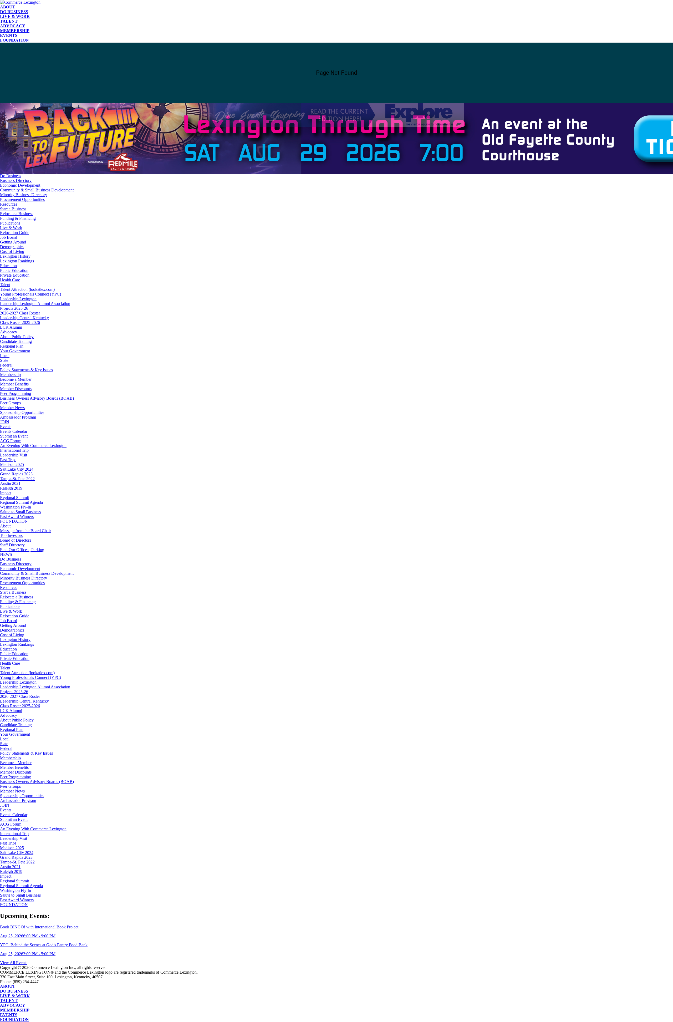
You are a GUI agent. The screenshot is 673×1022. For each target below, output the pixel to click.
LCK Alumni (11, 327)
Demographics (12, 247)
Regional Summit (14, 497)
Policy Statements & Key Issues (26, 370)
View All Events (13, 962)
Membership (14, 30)
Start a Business (13, 209)
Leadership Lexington (18, 299)
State (4, 360)
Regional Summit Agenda (21, 502)
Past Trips (8, 459)
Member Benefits (14, 384)
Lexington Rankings (17, 261)
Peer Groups (10, 403)
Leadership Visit (13, 455)
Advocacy (12, 26)
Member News (12, 407)
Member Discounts (16, 389)
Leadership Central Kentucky (24, 318)
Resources (8, 204)
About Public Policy (17, 336)
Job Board (8, 237)
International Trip (14, 450)
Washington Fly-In (15, 507)
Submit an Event (14, 436)
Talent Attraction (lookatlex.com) (27, 289)
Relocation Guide (14, 232)
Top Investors (11, 152)
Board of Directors (15, 157)
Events (8, 35)
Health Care (10, 280)
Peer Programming (15, 393)
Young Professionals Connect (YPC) (30, 294)
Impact (5, 493)
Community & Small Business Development (37, 190)
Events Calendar (13, 431)
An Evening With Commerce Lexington (33, 445)
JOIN (4, 422)
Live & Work (15, 16)
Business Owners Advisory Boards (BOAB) (37, 398)
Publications (10, 223)
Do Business (14, 11)
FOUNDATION (14, 40)
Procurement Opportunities (22, 199)
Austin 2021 (10, 483)
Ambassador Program (18, 417)
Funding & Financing (18, 218)
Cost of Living (12, 251)
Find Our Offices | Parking (22, 166)
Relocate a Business (16, 213)
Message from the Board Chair (25, 147)
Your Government (15, 351)
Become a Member (16, 379)
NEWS (6, 171)
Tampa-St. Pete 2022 (17, 478)
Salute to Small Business (20, 512)
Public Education (14, 270)
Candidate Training (16, 341)
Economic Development (20, 185)
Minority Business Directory (23, 194)
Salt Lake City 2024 (16, 469)
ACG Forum (10, 441)
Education (8, 265)
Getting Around (13, 242)
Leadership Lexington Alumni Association (35, 303)
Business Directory (16, 180)
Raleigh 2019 (11, 488)
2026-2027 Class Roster (20, 313)
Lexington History (15, 256)
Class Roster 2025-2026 (20, 322)
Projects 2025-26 (14, 308)
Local (4, 355)
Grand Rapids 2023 (16, 474)
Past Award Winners (17, 516)
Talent (9, 21)
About (7, 7)
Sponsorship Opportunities (22, 412)
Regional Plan (11, 346)
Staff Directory (12, 161)
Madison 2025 (12, 464)
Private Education (14, 275)
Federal (6, 365)
